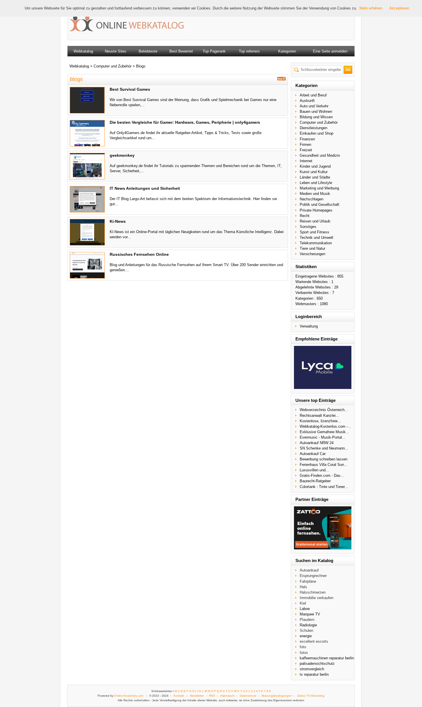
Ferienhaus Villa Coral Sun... (323, 464)
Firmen (305, 144)
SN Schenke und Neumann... (324, 448)
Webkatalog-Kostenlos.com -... (325, 426)
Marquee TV (310, 614)
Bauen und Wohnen (316, 111)
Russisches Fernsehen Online (139, 254)
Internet (306, 161)
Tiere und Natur (312, 248)
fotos (304, 652)
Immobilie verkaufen (316, 598)
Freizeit (306, 150)
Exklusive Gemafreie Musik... (324, 432)
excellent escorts (314, 641)
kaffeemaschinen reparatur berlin (327, 658)
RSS (212, 695)
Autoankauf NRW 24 (317, 443)
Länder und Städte (315, 177)
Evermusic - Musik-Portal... (322, 437)
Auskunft (307, 100)
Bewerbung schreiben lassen (323, 459)
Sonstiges (308, 226)
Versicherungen (312, 254)
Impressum (227, 695)
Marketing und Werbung (319, 188)
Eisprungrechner (313, 576)
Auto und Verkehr (314, 106)
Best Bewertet (181, 51)
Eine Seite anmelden (330, 51)
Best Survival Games (130, 89)
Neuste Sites (115, 51)
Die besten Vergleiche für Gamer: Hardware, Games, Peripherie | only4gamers (185, 122)
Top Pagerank (214, 51)
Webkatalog (83, 51)
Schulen (306, 630)
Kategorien (287, 51)
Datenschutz (248, 695)
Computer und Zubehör (319, 122)
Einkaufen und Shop (316, 133)
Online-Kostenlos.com (128, 695)
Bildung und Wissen (316, 117)
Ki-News (118, 221)
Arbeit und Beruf (313, 95)
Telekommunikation (316, 243)
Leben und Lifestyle (316, 183)
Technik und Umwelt (316, 237)
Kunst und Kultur (314, 172)
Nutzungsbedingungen (277, 695)
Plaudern (307, 619)
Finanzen (307, 139)
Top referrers (249, 51)
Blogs (141, 66)
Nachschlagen (311, 199)
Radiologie (308, 625)
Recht (304, 216)
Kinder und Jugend (315, 166)
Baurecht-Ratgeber (315, 481)
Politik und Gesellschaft (319, 204)
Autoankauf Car (313, 454)
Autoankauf (309, 570)
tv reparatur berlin (314, 674)
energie (306, 636)
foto (303, 647)
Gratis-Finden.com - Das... (322, 475)
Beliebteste (148, 51)
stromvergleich (312, 669)
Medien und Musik (315, 193)
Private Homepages (316, 210)
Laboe (305, 609)
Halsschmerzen (313, 592)
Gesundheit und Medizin (320, 155)
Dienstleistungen (313, 128)
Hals (303, 587)
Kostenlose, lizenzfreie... (320, 421)
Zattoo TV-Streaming (310, 695)
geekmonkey (122, 155)
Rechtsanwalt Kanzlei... (319, 415)
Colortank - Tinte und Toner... (324, 487)
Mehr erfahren (370, 8)
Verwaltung (309, 326)
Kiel (303, 603)
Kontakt (179, 695)
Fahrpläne (308, 581)
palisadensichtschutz (317, 663)
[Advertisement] (278, 23)
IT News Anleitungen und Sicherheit (145, 188)
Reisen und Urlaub (315, 221)
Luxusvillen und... (314, 470)
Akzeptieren (399, 8)
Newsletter (197, 695)
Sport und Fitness (314, 232)
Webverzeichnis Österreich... (324, 410)
